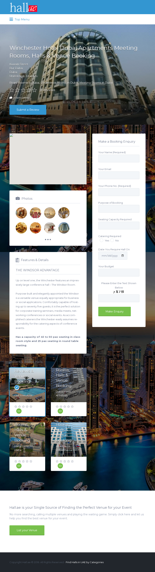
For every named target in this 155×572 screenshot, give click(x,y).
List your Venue (27, 530)
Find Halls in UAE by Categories (85, 562)
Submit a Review (28, 109)
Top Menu (21, 19)
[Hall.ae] (23, 7)
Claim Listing (21, 97)
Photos (27, 198)
